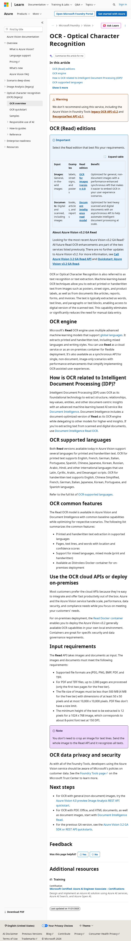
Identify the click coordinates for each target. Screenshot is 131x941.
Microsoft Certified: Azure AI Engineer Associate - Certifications (87, 888)
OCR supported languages (67, 82)
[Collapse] (42, 22)
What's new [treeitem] (16, 68)
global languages (111, 335)
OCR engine (59, 73)
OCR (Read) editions (63, 68)
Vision (87, 25)
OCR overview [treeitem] (18, 103)
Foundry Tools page (93, 773)
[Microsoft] (6, 4)
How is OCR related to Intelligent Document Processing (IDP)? (87, 77)
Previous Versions (32, 933)
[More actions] (125, 25)
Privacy (78, 933)
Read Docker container (108, 618)
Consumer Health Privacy (103, 933)
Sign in (123, 4)
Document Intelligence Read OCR (76, 431)
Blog (48, 933)
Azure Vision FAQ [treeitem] (19, 74)
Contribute (64, 933)
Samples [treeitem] (14, 115)
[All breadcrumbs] (53, 25)
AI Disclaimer (10, 933)
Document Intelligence (64, 412)
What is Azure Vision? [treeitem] (22, 49)
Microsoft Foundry (69, 25)
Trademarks (28, 938)
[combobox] (23, 29)
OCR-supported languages (95, 494)
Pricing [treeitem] (14, 61)
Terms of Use (10, 938)
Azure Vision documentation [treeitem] (23, 36)
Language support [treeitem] (20, 55)
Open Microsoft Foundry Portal (74, 13)
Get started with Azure (111, 13)
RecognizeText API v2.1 (68, 116)
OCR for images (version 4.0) (83, 181)
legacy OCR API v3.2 (104, 112)
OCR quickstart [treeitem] (18, 109)
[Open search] (114, 5)
